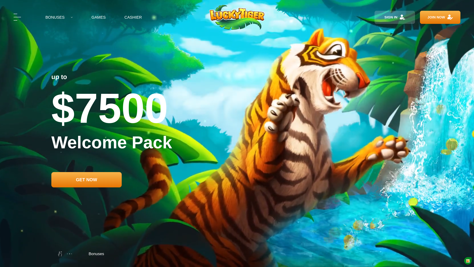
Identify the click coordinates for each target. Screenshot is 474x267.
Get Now (86, 179)
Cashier (133, 17)
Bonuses (55, 17)
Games (98, 17)
